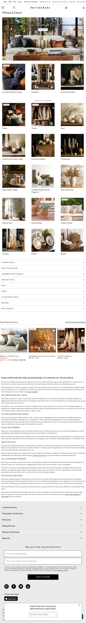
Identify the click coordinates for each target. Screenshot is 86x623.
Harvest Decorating (68, 92)
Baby (5, 2)
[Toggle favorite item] (25, 330)
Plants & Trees (7, 223)
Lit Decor (5, 254)
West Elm (72, 2)
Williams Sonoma (45, 2)
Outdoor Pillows (66, 223)
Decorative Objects (38, 159)
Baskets (63, 254)
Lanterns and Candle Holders (12, 159)
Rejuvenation (81, 2)
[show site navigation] (5, 7)
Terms (66, 570)
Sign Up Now (43, 577)
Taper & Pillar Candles (10, 190)
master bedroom (32, 392)
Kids (10, 2)
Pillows (4, 128)
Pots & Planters (36, 223)
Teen (14, 2)
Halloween (35, 92)
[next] (83, 340)
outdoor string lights (39, 455)
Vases (63, 128)
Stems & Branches (67, 190)
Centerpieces (66, 159)
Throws (34, 128)
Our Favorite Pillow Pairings (12, 92)
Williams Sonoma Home (60, 2)
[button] (14, 7)
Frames (34, 254)
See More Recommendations (75, 322)
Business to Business (30, 2)
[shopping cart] (83, 8)
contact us (60, 570)
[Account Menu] (66, 7)
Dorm (20, 2)
